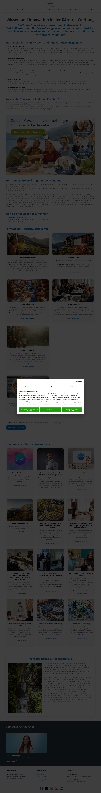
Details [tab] (50, 386)
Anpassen (49, 409)
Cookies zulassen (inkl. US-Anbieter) (72, 409)
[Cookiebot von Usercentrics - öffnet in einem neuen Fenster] (75, 382)
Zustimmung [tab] (28, 386)
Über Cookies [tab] (72, 386)
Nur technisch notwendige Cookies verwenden (29, 409)
